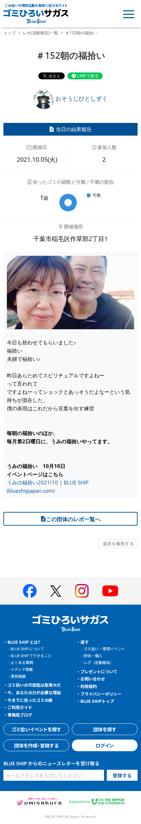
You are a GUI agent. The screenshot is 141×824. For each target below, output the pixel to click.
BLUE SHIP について (27, 648)
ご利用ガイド (20, 707)
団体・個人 (93, 655)
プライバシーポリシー (100, 694)
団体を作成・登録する (36, 745)
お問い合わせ (92, 679)
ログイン (104, 745)
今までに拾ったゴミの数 (30, 700)
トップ (9, 33)
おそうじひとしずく (81, 98)
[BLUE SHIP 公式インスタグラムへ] (82, 591)
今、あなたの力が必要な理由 (34, 692)
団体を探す (104, 729)
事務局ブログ (20, 715)
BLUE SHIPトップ (97, 701)
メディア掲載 (22, 669)
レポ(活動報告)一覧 (40, 33)
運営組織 (18, 676)
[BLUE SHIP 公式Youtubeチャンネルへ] (110, 590)
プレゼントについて (98, 671)
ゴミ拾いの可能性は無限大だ (34, 685)
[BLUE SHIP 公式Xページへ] (55, 591)
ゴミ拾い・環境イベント (104, 648)
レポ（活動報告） (99, 662)
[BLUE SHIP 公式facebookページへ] (30, 591)
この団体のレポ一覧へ (73, 519)
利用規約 (88, 686)
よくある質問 (22, 662)
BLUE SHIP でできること (31, 655)
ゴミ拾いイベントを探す (36, 729)
